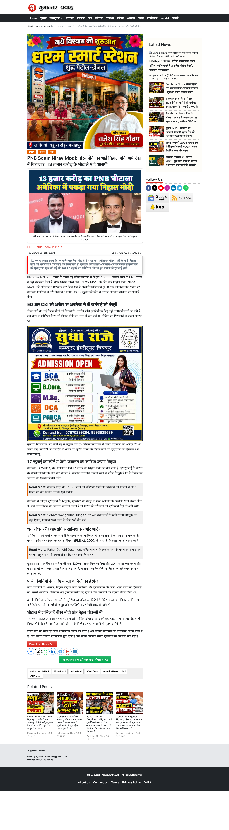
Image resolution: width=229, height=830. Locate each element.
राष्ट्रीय (81, 18)
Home (33, 18)
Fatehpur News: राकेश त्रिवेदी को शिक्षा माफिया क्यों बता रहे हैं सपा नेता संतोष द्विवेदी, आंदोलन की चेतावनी (172, 65)
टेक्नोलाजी (152, 18)
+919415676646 (45, 759)
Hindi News (34, 26)
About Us (84, 782)
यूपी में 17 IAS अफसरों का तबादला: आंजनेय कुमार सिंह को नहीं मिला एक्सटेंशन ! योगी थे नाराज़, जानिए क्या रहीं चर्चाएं (180, 132)
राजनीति (70, 18)
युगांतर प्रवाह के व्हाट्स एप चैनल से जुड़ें (85, 659)
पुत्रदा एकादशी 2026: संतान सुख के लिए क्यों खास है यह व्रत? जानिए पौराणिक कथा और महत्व (182, 146)
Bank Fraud (60, 671)
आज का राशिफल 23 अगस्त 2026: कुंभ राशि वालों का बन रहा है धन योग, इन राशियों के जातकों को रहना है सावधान (181, 161)
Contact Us (100, 782)
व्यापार (141, 18)
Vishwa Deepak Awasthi (44, 252)
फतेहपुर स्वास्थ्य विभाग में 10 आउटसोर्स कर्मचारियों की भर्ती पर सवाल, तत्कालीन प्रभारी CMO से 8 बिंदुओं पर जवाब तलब (182, 103)
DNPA (147, 782)
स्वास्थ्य (110, 18)
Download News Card (42, 644)
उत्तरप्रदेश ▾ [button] (56, 18)
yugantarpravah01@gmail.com (50, 756)
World (165, 18)
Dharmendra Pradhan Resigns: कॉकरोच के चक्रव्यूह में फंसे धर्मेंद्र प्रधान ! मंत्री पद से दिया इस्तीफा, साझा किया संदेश (40, 722)
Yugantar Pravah (111, 775)
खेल (90, 18)
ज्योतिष (120, 18)
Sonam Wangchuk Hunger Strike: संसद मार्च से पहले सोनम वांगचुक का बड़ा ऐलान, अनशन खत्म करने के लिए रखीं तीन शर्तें (129, 722)
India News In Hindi (40, 671)
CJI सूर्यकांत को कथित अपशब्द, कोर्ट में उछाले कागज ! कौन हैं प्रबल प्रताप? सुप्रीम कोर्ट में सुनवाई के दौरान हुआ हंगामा (69, 722)
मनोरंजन (99, 18)
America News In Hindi (115, 671)
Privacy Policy (131, 782)
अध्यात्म (131, 18)
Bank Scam (93, 671)
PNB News (36, 676)
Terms (115, 782)
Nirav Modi (77, 671)
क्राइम (43, 18)
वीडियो (175, 18)
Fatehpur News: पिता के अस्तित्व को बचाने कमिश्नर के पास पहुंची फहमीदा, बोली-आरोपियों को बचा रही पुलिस (181, 117)
